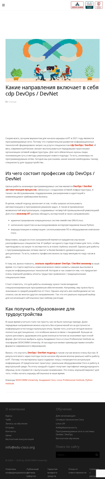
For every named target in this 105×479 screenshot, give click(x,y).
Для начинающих (65, 415)
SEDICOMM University (27, 380)
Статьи (12, 101)
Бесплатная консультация (20, 439)
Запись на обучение (16, 423)
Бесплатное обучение (67, 438)
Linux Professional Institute (70, 380)
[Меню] (3, 5)
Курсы (9, 415)
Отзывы (10, 427)
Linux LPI (60, 423)
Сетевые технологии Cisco (70, 419)
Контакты (11, 431)
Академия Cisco (47, 380)
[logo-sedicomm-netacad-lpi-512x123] (87, 5)
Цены (9, 435)
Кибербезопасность (66, 427)
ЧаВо (8, 419)
